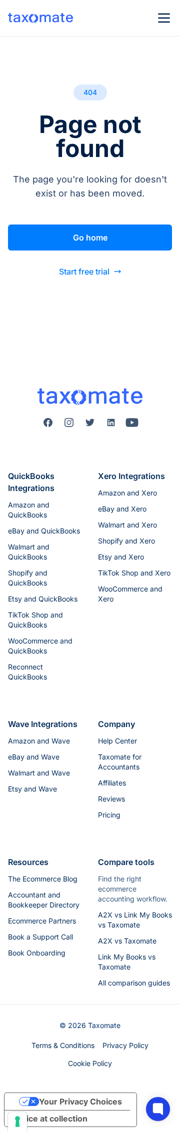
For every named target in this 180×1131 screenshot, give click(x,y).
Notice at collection (50, 1119)
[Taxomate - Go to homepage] (40, 18)
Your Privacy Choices (80, 1101)
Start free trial (84, 271)
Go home (90, 237)
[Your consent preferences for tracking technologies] (17, 1121)
